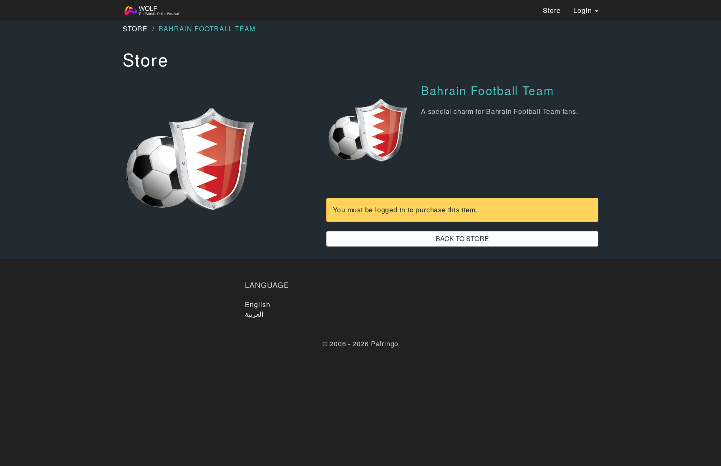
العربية (254, 314)
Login (583, 10)
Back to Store (462, 238)
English (258, 304)
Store (552, 10)
